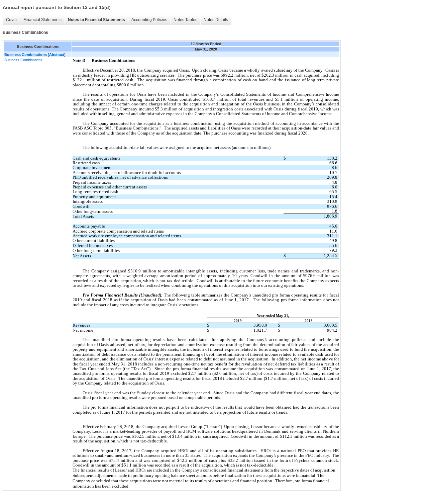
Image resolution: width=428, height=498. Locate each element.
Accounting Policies (149, 19)
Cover (11, 19)
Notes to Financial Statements (96, 19)
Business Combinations (23, 60)
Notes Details (216, 19)
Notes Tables (185, 19)
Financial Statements (42, 19)
